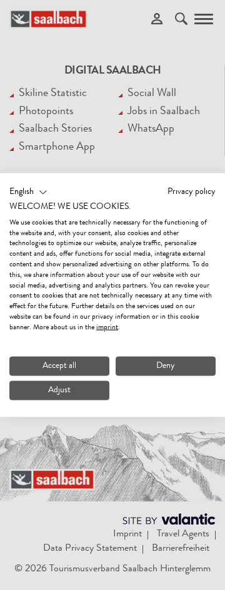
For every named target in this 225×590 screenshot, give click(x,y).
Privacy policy (192, 192)
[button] (28, 192)
